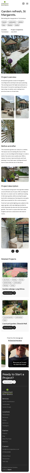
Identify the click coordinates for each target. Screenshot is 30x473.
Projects (4, 433)
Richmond (5, 417)
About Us (5, 441)
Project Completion (17, 29)
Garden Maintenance (8, 401)
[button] (12, 251)
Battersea (5, 423)
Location (4, 29)
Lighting (20, 22)
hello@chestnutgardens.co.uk (10, 449)
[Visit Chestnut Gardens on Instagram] (23, 3)
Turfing (17, 25)
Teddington (5, 425)
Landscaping (12, 22)
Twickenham (5, 414)
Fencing (4, 22)
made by (4, 469)
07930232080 (6, 452)
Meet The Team (6, 439)
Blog (3, 436)
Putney (4, 420)
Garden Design (6, 407)
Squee (10, 469)
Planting (10, 25)
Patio (3, 25)
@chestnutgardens (15, 340)
